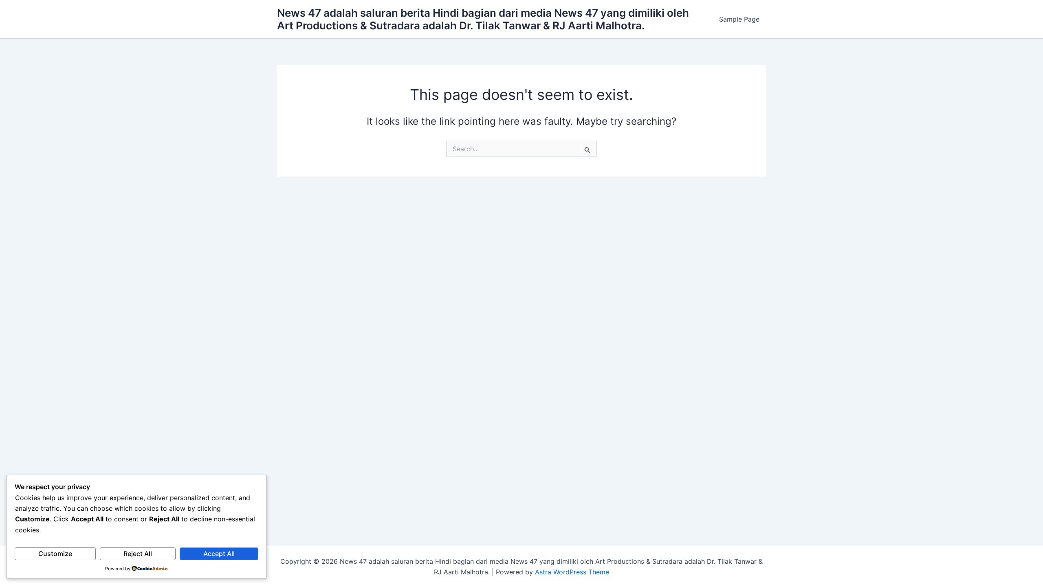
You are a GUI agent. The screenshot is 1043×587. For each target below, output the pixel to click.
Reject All (137, 553)
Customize (55, 553)
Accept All (219, 553)
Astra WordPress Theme (572, 572)
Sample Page (739, 19)
